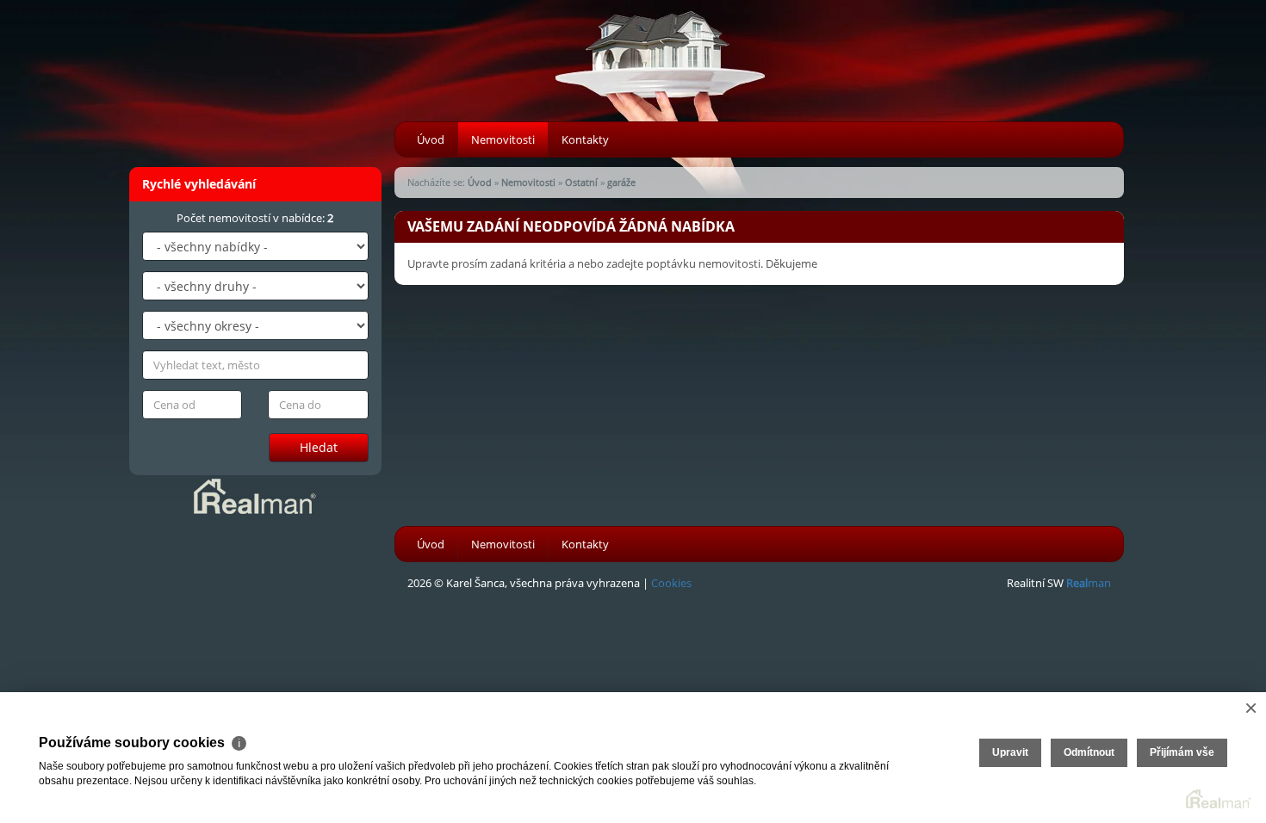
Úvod (430, 139)
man (1088, 583)
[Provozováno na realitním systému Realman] (255, 495)
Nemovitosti (503, 139)
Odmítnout (1089, 752)
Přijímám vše (1182, 752)
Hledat (319, 447)
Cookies (671, 583)
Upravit (1010, 752)
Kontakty (585, 139)
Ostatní (581, 182)
